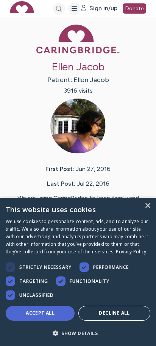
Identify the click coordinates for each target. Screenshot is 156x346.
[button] (78, 333)
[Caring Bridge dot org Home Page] (78, 52)
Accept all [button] (40, 313)
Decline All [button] (114, 313)
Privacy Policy (131, 251)
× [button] (147, 206)
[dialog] (78, 272)
